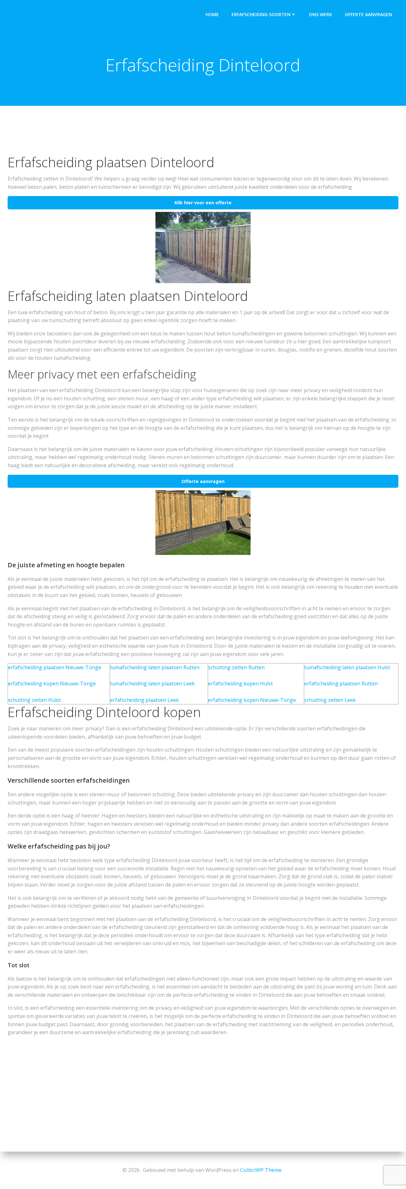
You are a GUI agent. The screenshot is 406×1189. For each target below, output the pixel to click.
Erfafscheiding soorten (261, 14)
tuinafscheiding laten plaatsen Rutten (155, 667)
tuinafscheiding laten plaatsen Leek (152, 683)
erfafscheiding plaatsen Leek (144, 699)
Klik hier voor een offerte (203, 203)
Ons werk (320, 14)
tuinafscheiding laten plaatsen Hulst (347, 667)
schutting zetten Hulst (34, 699)
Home (212, 14)
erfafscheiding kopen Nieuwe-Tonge (52, 683)
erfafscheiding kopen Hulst (240, 683)
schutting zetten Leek (330, 699)
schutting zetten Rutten (236, 667)
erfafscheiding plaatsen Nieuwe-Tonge (54, 667)
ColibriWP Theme (261, 1170)
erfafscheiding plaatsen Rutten (341, 683)
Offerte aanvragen (368, 14)
